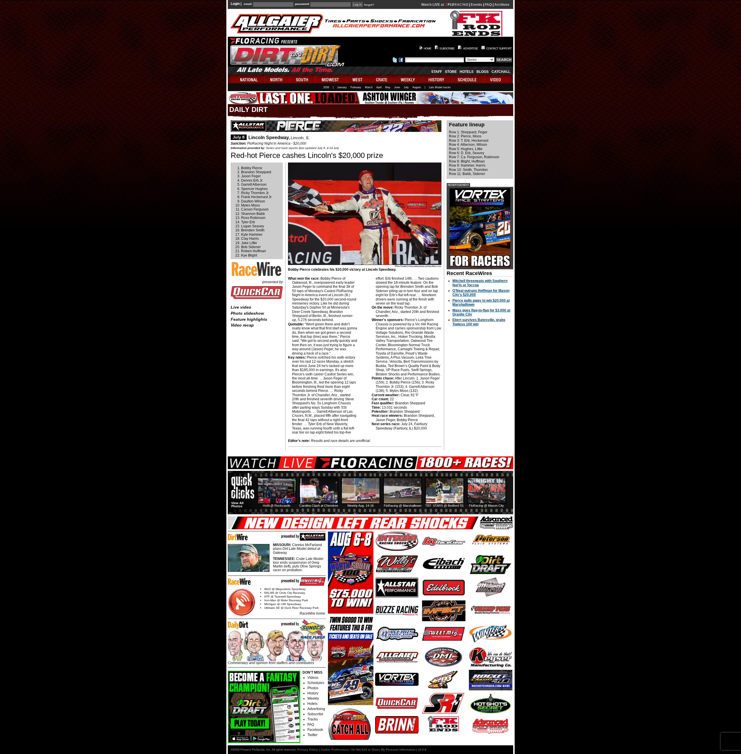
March (369, 87)
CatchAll (500, 72)
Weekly (313, 698)
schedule (468, 78)
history (437, 78)
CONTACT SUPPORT (498, 48)
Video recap (242, 325)
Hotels (467, 72)
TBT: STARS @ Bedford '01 (444, 505)
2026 (326, 87)
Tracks (312, 719)
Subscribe (315, 714)
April (378, 87)
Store (451, 72)
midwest (330, 78)
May (387, 87)
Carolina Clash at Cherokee (318, 505)
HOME (428, 48)
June (397, 87)
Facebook (315, 730)
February (356, 87)
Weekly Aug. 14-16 (360, 505)
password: (302, 4)
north (277, 78)
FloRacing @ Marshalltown (402, 505)
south (302, 78)
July (406, 87)
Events (476, 5)
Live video (241, 307)
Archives (501, 5)
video (498, 78)
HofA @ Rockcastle (276, 505)
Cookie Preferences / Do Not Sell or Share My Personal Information (368, 749)
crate (382, 78)
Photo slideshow (247, 313)
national (246, 78)
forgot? (369, 4)
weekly (409, 78)
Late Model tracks (440, 87)
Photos (312, 688)
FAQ (488, 5)
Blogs (482, 72)
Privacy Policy (307, 749)
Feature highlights (249, 319)
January (342, 87)
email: (248, 4)
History (312, 693)
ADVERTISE (470, 48)
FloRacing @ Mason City (486, 505)
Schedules (315, 683)
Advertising (316, 709)
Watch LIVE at (433, 5)
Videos (312, 678)
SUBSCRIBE (446, 48)
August (416, 87)
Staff (436, 72)
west (357, 78)
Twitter (312, 735)
